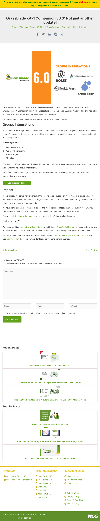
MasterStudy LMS (46, 494)
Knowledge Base (74, 480)
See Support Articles (17, 183)
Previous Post (10, 250)
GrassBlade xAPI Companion (59, 27)
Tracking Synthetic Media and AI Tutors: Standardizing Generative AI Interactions (50, 400)
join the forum (13, 239)
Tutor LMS (42, 490)
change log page (25, 216)
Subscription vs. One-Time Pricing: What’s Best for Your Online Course (50, 383)
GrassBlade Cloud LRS (16, 476)
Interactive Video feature (31, 227)
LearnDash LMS (45, 476)
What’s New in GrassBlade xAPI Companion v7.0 (50, 365)
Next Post (91, 250)
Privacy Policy (73, 496)
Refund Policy (73, 503)
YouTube (84, 235)
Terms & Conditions (76, 500)
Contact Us (72, 483)
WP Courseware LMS (47, 480)
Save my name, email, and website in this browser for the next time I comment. (41, 313)
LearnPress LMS (45, 483)
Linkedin (72, 235)
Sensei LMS (43, 497)
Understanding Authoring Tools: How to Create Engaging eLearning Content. (50, 441)
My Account (72, 476)
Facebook (55, 235)
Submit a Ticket (74, 493)
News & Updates (80, 27)
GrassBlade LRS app (65, 227)
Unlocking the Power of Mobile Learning (50, 424)
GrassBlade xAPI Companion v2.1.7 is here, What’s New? (50, 459)
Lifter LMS (42, 487)
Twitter (64, 235)
